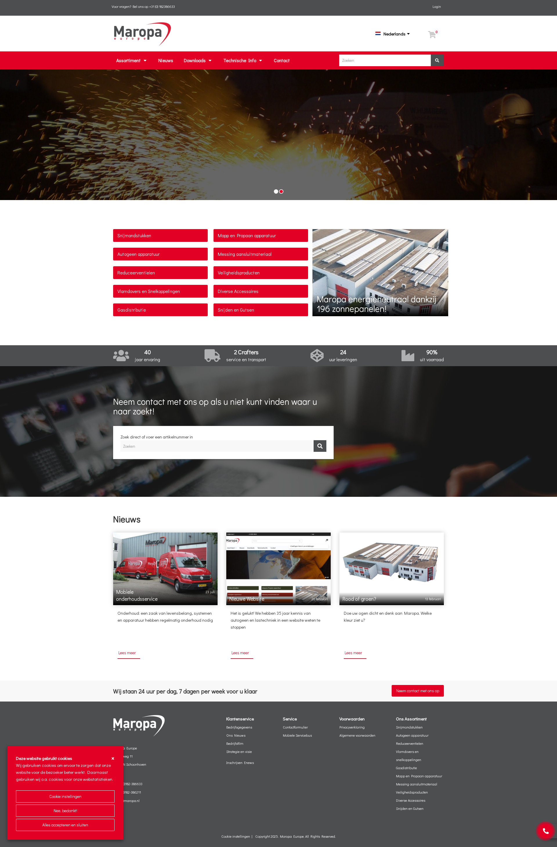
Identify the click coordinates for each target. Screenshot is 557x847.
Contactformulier (295, 727)
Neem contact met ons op (417, 690)
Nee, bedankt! (65, 810)
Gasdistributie (131, 310)
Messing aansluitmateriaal (245, 254)
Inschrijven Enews (240, 762)
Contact (282, 60)
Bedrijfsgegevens (239, 727)
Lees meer (127, 652)
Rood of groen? (359, 598)
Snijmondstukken (134, 235)
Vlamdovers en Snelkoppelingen (148, 291)
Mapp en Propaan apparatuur (247, 235)
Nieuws (165, 60)
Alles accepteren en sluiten (65, 825)
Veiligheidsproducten (239, 272)
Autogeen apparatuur (138, 254)
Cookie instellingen (65, 796)
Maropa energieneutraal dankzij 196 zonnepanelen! (376, 303)
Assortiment (128, 60)
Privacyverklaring (352, 727)
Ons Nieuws (235, 735)
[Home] (142, 33)
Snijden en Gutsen (236, 310)
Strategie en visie (239, 751)
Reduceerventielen (136, 272)
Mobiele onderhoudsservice (137, 595)
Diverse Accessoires (238, 291)
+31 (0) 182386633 (162, 6)
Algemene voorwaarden (357, 735)
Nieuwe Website (246, 598)
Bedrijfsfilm (234, 743)
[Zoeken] (437, 60)
